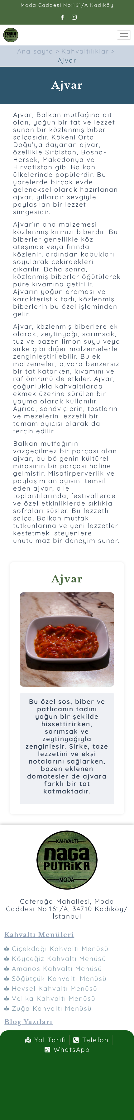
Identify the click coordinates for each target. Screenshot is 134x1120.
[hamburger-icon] (124, 35)
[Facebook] (62, 16)
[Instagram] (74, 16)
